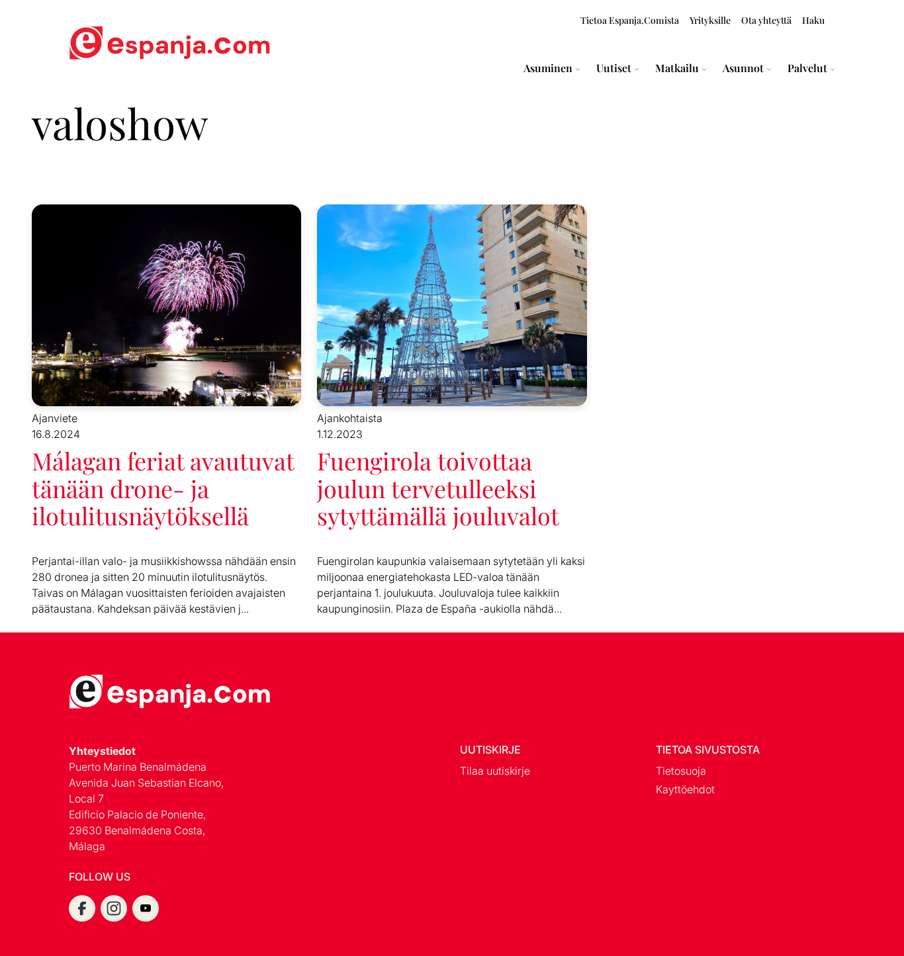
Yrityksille (710, 20)
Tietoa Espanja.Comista (629, 20)
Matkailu (677, 68)
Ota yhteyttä (766, 20)
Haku (813, 20)
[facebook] (82, 908)
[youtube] (145, 908)
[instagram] (114, 908)
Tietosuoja (681, 770)
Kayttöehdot (685, 789)
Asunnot (743, 68)
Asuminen (547, 68)
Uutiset (613, 68)
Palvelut (807, 68)
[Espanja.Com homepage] (100, 44)
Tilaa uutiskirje (495, 770)
